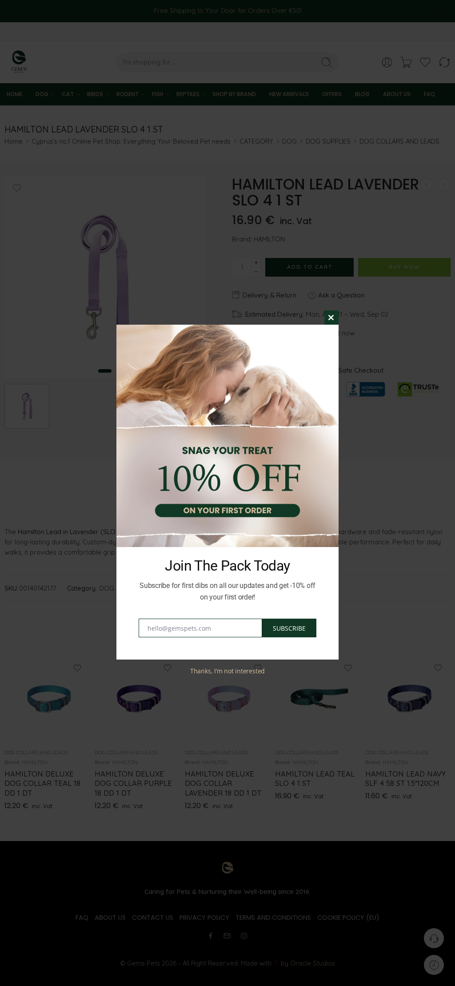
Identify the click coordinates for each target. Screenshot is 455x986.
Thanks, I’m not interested (227, 671)
